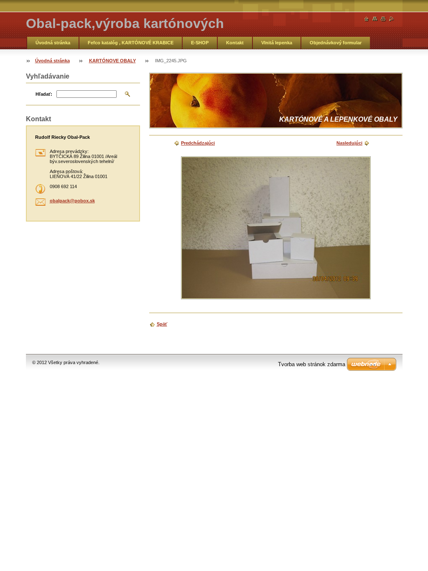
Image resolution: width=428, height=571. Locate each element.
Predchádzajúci (198, 142)
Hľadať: (44, 94)
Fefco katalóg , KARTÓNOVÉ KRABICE (130, 42)
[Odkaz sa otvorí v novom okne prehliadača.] (276, 227)
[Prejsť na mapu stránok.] (374, 19)
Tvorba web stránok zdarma (311, 364)
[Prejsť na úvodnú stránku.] (366, 19)
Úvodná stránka (53, 42)
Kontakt (235, 42)
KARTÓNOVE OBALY (112, 60)
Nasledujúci (349, 142)
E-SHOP (200, 42)
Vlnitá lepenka (276, 42)
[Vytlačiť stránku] (383, 19)
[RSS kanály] (391, 19)
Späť (162, 323)
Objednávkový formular (336, 42)
